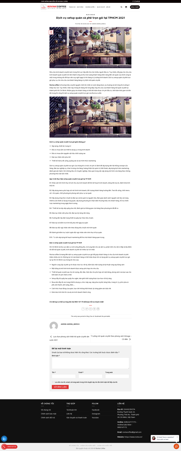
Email (81, 372)
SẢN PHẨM (80, 7)
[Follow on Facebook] (133, 1)
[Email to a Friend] (90, 309)
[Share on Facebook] (83, 309)
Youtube (95, 417)
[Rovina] (53, 7)
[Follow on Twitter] (137, 1)
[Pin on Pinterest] (94, 309)
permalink (107, 316)
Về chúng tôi (46, 410)
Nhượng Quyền (90, 7)
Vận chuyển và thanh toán (76, 417)
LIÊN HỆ (108, 7)
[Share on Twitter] (87, 309)
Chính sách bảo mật (48, 414)
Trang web (109, 372)
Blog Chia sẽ (90, 14)
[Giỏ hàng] (126, 7)
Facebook (95, 410)
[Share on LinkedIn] (98, 309)
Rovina (94, 93)
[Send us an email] (139, 1)
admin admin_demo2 (99, 24)
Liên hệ (69, 414)
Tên (54, 372)
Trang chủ (72, 7)
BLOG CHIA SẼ (101, 7)
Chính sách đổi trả (48, 417)
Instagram (96, 414)
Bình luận (56, 356)
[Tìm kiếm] (121, 7)
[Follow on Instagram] (135, 1)
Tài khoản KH (71, 410)
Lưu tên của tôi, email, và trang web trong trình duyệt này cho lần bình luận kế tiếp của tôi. (86, 382)
